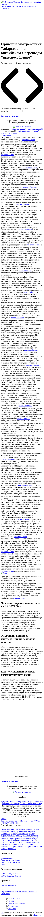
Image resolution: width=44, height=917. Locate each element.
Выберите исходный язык (11, 63)
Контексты (12, 6)
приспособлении (17, 318)
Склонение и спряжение (11, 862)
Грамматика (5, 8)
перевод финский (18, 846)
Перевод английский (9, 829)
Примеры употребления (10, 860)
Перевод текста (7, 858)
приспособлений (25, 271)
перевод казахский (14, 838)
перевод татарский (8, 842)
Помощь (11, 901)
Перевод (4, 6)
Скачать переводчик (9, 116)
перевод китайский (30, 838)
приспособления (28, 140)
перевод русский (25, 829)
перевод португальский (26, 840)
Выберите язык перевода (11, 109)
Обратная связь (14, 898)
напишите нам (19, 598)
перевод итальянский (19, 834)
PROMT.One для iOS (9, 874)
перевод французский (18, 831)
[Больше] (5, 573)
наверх (3, 819)
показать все (6, 135)
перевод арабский (23, 836)
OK (2, 913)
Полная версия (27, 821)
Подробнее (37, 915)
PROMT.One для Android (11, 876)
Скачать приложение (16, 903)
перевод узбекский (20, 844)
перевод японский (8, 849)
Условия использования (10, 821)
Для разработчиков (8, 885)
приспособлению (25, 406)
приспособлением (30, 168)
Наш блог (5, 864)
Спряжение (27, 6)
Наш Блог (12, 909)
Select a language (7, 825)
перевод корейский (8, 840)
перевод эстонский (34, 846)
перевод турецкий (24, 842)
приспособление (29, 187)
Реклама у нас (13, 906)
